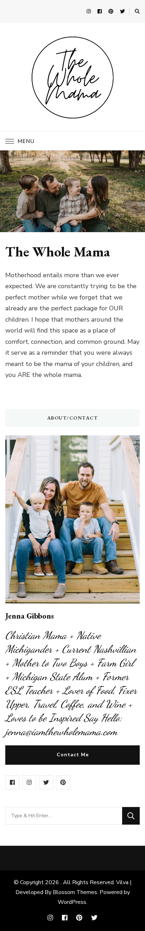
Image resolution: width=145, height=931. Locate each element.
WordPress (72, 902)
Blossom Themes (75, 892)
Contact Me (73, 754)
